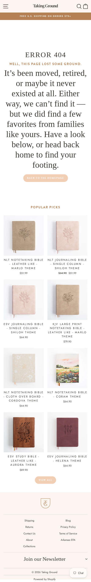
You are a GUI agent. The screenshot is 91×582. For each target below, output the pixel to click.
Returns (29, 527)
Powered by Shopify (44, 579)
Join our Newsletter (44, 559)
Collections (29, 546)
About (29, 540)
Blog (68, 520)
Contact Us (29, 533)
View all (45, 480)
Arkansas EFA (68, 540)
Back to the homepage (45, 178)
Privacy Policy (68, 527)
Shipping (29, 520)
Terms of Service (68, 533)
